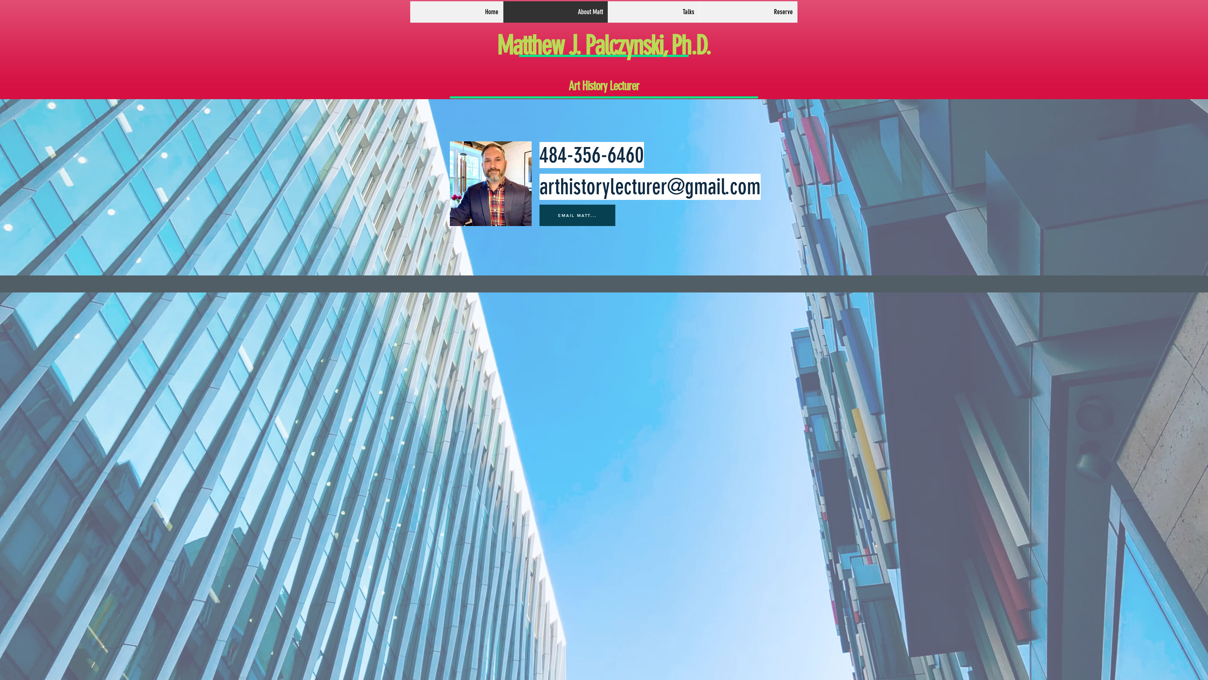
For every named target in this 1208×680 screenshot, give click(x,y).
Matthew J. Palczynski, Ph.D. (604, 45)
